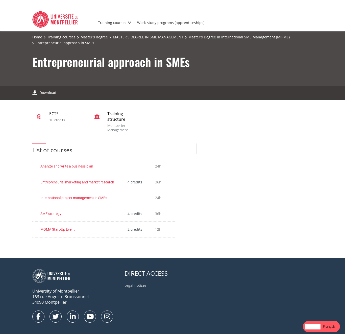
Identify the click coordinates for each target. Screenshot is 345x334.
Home (37, 37)
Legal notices (135, 285)
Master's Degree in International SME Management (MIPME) (239, 37)
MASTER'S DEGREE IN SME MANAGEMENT (148, 37)
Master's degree (94, 37)
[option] (329, 326)
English (312, 326)
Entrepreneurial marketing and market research (77, 182)
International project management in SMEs (73, 197)
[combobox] (313, 326)
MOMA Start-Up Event (57, 229)
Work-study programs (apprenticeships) (170, 22)
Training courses (112, 22)
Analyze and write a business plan (66, 166)
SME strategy (50, 213)
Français (329, 326)
